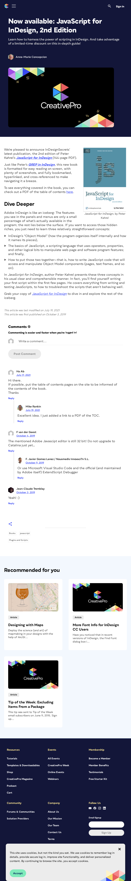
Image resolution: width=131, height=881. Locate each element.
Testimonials (96, 772)
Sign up (106, 832)
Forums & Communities (21, 812)
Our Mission (55, 818)
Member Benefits (99, 765)
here (69, 192)
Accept (18, 873)
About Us (53, 812)
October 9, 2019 (35, 462)
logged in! (71, 332)
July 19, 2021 (33, 410)
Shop (10, 772)
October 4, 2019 (25, 436)
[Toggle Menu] (14, 6)
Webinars (53, 779)
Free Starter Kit (98, 779)
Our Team (53, 825)
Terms (51, 839)
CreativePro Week (58, 765)
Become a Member (99, 758)
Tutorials (12, 758)
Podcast (12, 786)
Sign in (120, 6)
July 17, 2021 (23, 375)
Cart (9, 792)
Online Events (56, 772)
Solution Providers (18, 818)
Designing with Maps (25, 625)
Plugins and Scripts (18, 540)
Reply (11, 398)
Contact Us (54, 832)
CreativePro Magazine (20, 779)
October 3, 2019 (25, 492)
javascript (25, 533)
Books (12, 533)
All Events (54, 758)
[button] (119, 849)
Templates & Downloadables (23, 765)
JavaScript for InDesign (49, 293)
